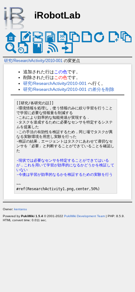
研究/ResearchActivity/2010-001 (33, 60)
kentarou (20, 209)
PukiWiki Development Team (84, 216)
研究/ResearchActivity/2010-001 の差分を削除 (68, 89)
